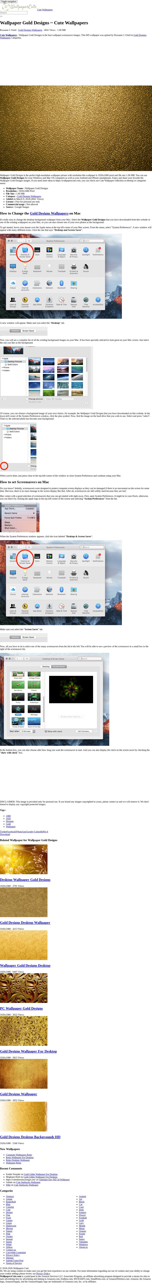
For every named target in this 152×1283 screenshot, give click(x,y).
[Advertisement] (76, 62)
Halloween (11, 1226)
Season (9, 1239)
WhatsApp (21, 831)
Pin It (45, 831)
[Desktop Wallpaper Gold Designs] (24, 873)
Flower (82, 1215)
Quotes (9, 1236)
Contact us (11, 1250)
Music (82, 1228)
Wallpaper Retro (13, 1163)
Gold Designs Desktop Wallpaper (25, 923)
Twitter (3, 831)
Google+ (30, 831)
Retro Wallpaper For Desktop (20, 1157)
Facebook (11, 831)
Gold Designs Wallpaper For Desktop (28, 1051)
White (9, 1244)
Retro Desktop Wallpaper (18, 1160)
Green (9, 1223)
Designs (10, 821)
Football (83, 1217)
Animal (82, 1196)
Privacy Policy (13, 1255)
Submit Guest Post (14, 1260)
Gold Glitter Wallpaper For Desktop (41, 1174)
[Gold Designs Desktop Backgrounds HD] (24, 1130)
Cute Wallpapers (45, 9)
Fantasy (82, 1212)
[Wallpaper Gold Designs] (76, 129)
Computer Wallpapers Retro (19, 1155)
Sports (9, 1242)
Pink (8, 1234)
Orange (82, 1231)
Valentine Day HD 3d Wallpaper (54, 1179)
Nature (9, 1231)
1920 (8, 818)
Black (81, 1201)
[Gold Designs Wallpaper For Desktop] (24, 1045)
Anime (9, 1199)
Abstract (10, 1196)
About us (83, 1247)
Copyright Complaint (16, 1252)
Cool (81, 1207)
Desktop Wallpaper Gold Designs (25, 880)
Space (82, 1239)
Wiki (8, 1185)
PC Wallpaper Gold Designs (21, 1008)
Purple (82, 1234)
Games (9, 1220)
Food (8, 1217)
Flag (8, 1215)
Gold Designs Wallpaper (18, 1094)
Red (81, 1236)
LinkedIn (38, 831)
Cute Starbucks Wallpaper (28, 1182)
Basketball (11, 1201)
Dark (81, 1209)
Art (80, 1199)
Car (80, 1204)
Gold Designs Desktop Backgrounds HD (30, 1137)
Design (9, 1212)
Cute (8, 1209)
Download (5, 834)
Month (82, 1226)
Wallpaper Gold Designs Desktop (25, 965)
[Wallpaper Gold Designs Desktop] (24, 959)
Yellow (9, 1247)
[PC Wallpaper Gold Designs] (24, 1002)
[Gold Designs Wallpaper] (24, 1088)
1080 (8, 816)
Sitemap (10, 1258)
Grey (81, 1223)
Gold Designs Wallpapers (30, 30)
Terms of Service (14, 1263)
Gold (8, 824)
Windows (83, 1244)
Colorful (10, 1207)
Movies (9, 1228)
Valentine (83, 1242)
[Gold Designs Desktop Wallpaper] (24, 916)
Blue (8, 1204)
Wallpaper (10, 826)
